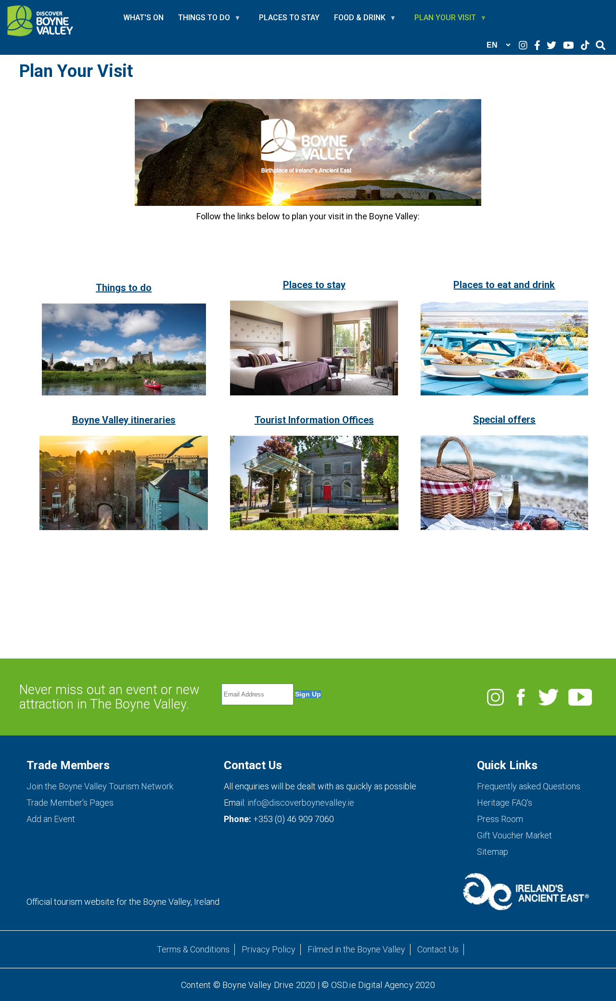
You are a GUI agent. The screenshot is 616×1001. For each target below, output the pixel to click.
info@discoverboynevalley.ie (300, 803)
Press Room (500, 819)
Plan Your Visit (445, 21)
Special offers (504, 419)
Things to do (124, 287)
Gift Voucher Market (514, 835)
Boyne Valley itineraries (124, 420)
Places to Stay (289, 17)
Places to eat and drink (504, 285)
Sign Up (308, 694)
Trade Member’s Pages (70, 803)
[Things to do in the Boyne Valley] (124, 392)
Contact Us (438, 949)
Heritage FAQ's (504, 803)
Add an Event (50, 819)
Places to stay (314, 285)
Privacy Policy (268, 949)
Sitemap (492, 852)
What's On (143, 17)
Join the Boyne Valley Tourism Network (99, 786)
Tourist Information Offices (314, 420)
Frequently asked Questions (528, 786)
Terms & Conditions (193, 949)
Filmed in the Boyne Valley (356, 949)
